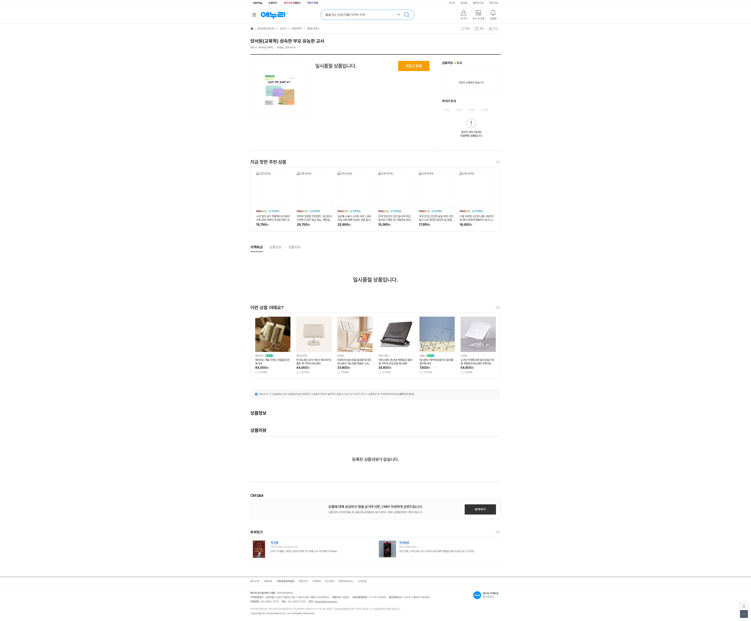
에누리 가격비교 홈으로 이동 (273, 15)
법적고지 (303, 581)
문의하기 (480, 509)
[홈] (251, 28)
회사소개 (254, 581)
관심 (467, 28)
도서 (282, 28)
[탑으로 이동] (744, 614)
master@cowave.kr (326, 601)
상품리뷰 (294, 247)
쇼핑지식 (273, 2)
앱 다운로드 (490, 595)
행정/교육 (312, 28)
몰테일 (464, 2)
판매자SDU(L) (346, 581)
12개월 (484, 109)
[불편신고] (744, 606)
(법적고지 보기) (406, 394)
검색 (406, 14)
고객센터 (316, 581)
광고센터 (329, 581)
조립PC (292, 2)
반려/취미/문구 (266, 28)
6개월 (471, 109)
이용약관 (268, 581)
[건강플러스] (258, 3)
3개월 (459, 109)
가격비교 (256, 247)
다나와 (452, 2)
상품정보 (275, 247)
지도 (312, 2)
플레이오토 (478, 2)
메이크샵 (493, 2)
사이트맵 (362, 581)
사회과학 (296, 28)
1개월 (446, 109)
